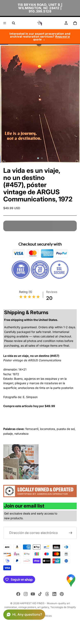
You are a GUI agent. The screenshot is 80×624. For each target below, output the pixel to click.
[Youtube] (32, 594)
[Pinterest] (61, 594)
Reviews (51, 292)
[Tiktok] (40, 594)
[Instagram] (25, 594)
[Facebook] (18, 594)
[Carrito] (75, 23)
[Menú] (4, 23)
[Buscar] (13, 23)
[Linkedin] (54, 594)
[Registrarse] (70, 533)
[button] (24, 614)
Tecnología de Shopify (63, 607)
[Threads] (47, 594)
